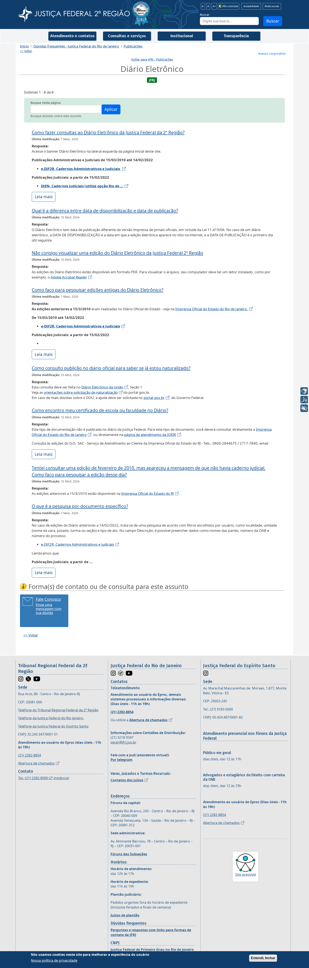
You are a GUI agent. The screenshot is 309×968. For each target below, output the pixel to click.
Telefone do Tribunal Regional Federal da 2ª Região (58, 710)
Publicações (133, 46)
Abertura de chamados (36, 763)
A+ (214, 6)
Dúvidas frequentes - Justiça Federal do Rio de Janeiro (76, 46)
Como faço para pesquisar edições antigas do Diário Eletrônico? (97, 290)
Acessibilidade (251, 6)
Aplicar (111, 109)
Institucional (181, 35)
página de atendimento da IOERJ (150, 434)
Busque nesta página (45, 103)
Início (24, 46)
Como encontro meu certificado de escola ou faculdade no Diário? (100, 410)
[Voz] (304, 399)
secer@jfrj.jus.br (123, 742)
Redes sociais (272, 6)
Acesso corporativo (272, 53)
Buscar (205, 15)
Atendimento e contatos (72, 35)
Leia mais (44, 196)
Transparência (236, 35)
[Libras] (304, 391)
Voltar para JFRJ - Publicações (152, 59)
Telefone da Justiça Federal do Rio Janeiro (51, 718)
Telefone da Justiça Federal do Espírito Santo (53, 726)
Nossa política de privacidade (54, 960)
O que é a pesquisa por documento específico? (80, 506)
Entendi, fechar (263, 958)
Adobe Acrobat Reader (69, 277)
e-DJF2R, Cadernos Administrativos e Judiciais (77, 544)
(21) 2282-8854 (29, 755)
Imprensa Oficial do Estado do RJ (147, 493)
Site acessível (245, 874)
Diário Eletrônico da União (102, 387)
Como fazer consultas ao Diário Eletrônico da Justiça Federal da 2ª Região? (108, 132)
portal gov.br (154, 397)
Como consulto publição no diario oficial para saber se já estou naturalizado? (111, 368)
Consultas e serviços (127, 35)
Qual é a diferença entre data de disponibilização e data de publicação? (105, 211)
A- (203, 6)
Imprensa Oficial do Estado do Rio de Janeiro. (211, 308)
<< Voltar (26, 51)
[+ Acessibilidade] (304, 408)
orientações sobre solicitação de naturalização (81, 392)
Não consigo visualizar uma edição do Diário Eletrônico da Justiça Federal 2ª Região (117, 253)
